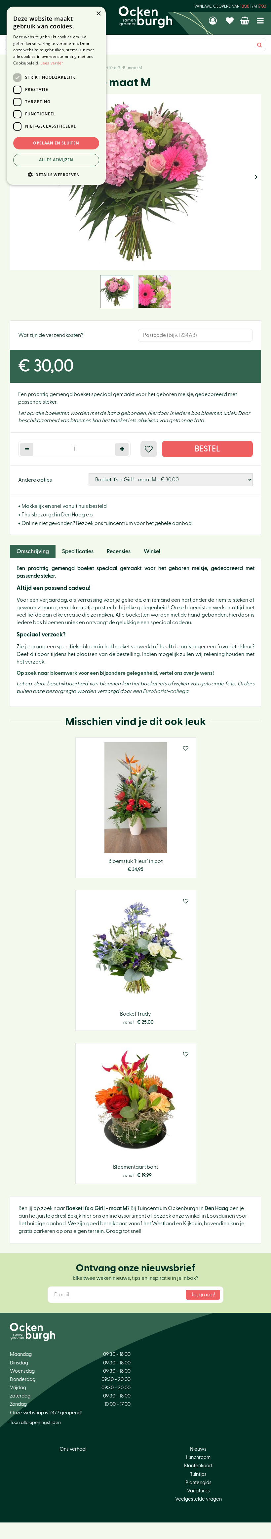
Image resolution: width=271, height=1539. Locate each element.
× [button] (98, 13)
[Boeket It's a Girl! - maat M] (135, 182)
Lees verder (51, 63)
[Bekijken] (245, 20)
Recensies (119, 551)
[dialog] (56, 96)
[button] (56, 174)
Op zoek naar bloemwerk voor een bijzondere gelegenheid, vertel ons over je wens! (115, 673)
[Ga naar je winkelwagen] (245, 20)
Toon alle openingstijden (35, 1422)
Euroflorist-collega (165, 691)
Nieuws (198, 1449)
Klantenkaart (198, 1465)
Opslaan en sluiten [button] (56, 143)
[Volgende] (256, 177)
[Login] (213, 20)
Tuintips (198, 1474)
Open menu (260, 20)
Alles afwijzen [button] (56, 160)
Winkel (152, 551)
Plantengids (198, 1482)
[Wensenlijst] (230, 20)
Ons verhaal (72, 1449)
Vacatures (198, 1490)
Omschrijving (33, 551)
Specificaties (78, 551)
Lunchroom (198, 1457)
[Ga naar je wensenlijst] (230, 20)
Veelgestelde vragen (198, 1499)
